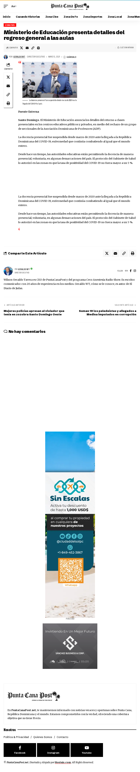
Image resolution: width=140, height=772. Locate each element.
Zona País (10, 25)
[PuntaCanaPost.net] (70, 6)
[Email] (27, 48)
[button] (7, 6)
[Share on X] (21, 48)
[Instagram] (134, 271)
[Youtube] (87, 750)
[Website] (126, 271)
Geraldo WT (19, 57)
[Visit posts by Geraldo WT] (6, 57)
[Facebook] (130, 271)
